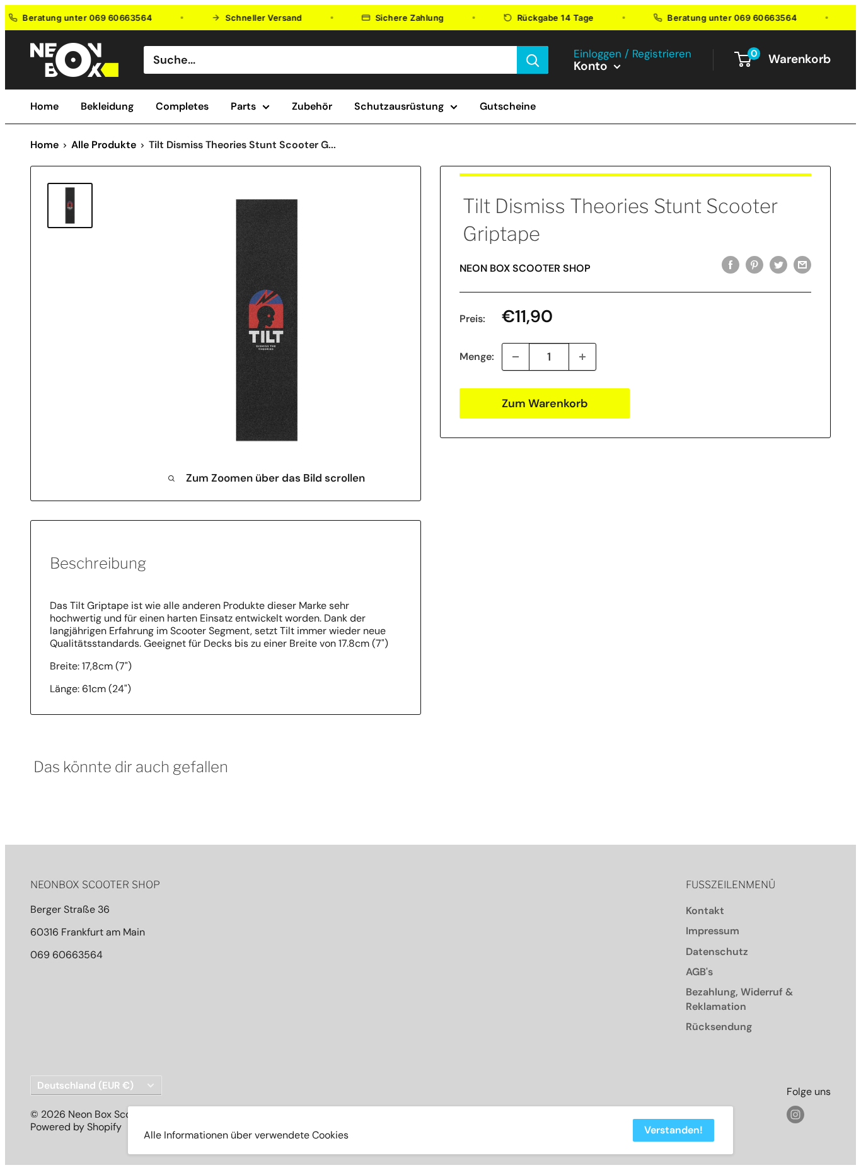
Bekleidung (107, 106)
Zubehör (312, 106)
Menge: (476, 356)
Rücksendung (719, 1026)
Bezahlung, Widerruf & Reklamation (739, 998)
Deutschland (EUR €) (85, 1085)
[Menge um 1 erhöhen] (582, 357)
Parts (243, 106)
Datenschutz (717, 951)
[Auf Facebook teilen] (730, 265)
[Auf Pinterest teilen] (754, 265)
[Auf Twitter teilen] (778, 265)
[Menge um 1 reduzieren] (515, 357)
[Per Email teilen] (802, 265)
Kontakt (705, 910)
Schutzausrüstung (399, 106)
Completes (182, 106)
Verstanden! (673, 1130)
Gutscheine (508, 106)
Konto (592, 66)
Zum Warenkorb (545, 403)
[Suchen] (532, 60)
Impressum (712, 930)
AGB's (699, 971)
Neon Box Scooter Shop (525, 268)
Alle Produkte (103, 144)
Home (44, 106)
